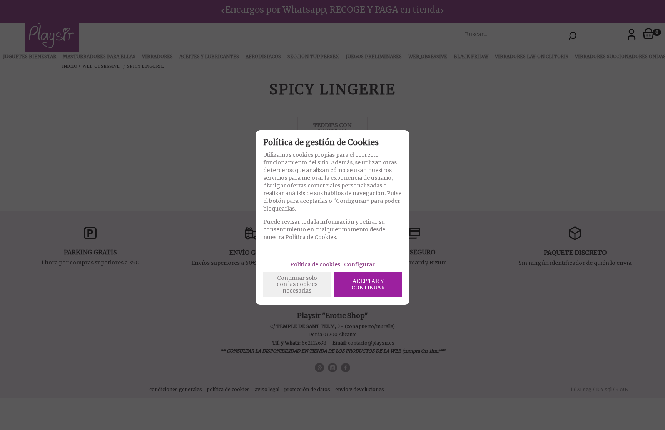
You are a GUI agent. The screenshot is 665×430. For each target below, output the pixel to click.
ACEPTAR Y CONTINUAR (368, 284)
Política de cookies (315, 264)
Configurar (359, 264)
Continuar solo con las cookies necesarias (297, 284)
